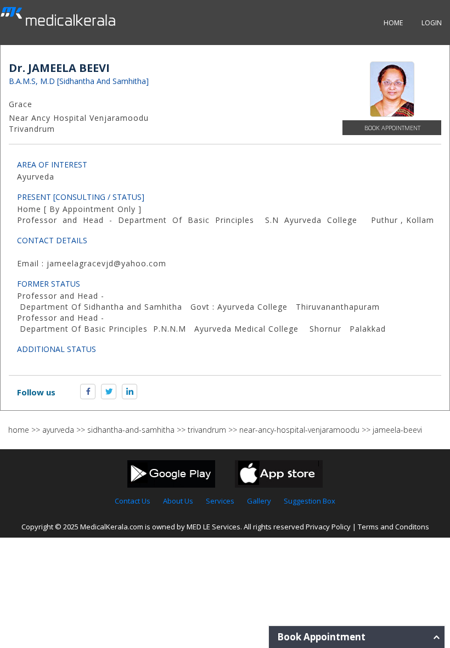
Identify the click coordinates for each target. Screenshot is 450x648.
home (18, 429)
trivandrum (207, 429)
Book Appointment (392, 128)
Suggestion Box (309, 501)
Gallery (259, 501)
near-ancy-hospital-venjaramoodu (299, 429)
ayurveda (58, 429)
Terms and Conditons (393, 527)
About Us (178, 501)
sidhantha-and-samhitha (131, 429)
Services (220, 501)
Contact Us (132, 501)
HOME (393, 22)
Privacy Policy (328, 527)
